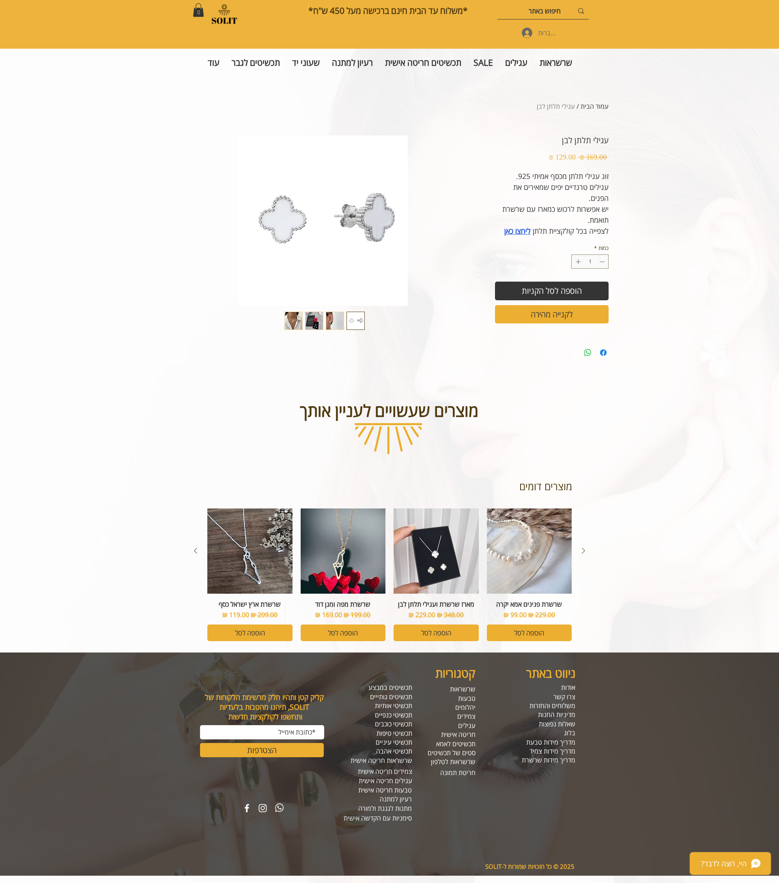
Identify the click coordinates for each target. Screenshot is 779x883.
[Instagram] (262, 808)
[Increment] (577, 262)
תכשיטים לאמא (456, 743)
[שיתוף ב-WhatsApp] (588, 353)
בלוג (569, 732)
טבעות (467, 698)
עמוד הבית (595, 106)
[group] (389, 575)
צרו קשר (564, 696)
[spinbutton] (590, 262)
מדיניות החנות (556, 714)
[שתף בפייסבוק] (603, 353)
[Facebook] (246, 808)
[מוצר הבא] (195, 551)
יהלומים (465, 707)
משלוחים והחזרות (552, 705)
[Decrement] (603, 262)
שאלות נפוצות (557, 723)
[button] (198, 10)
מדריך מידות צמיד (552, 751)
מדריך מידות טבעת (550, 742)
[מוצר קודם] (583, 551)
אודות (568, 687)
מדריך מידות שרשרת (548, 760)
